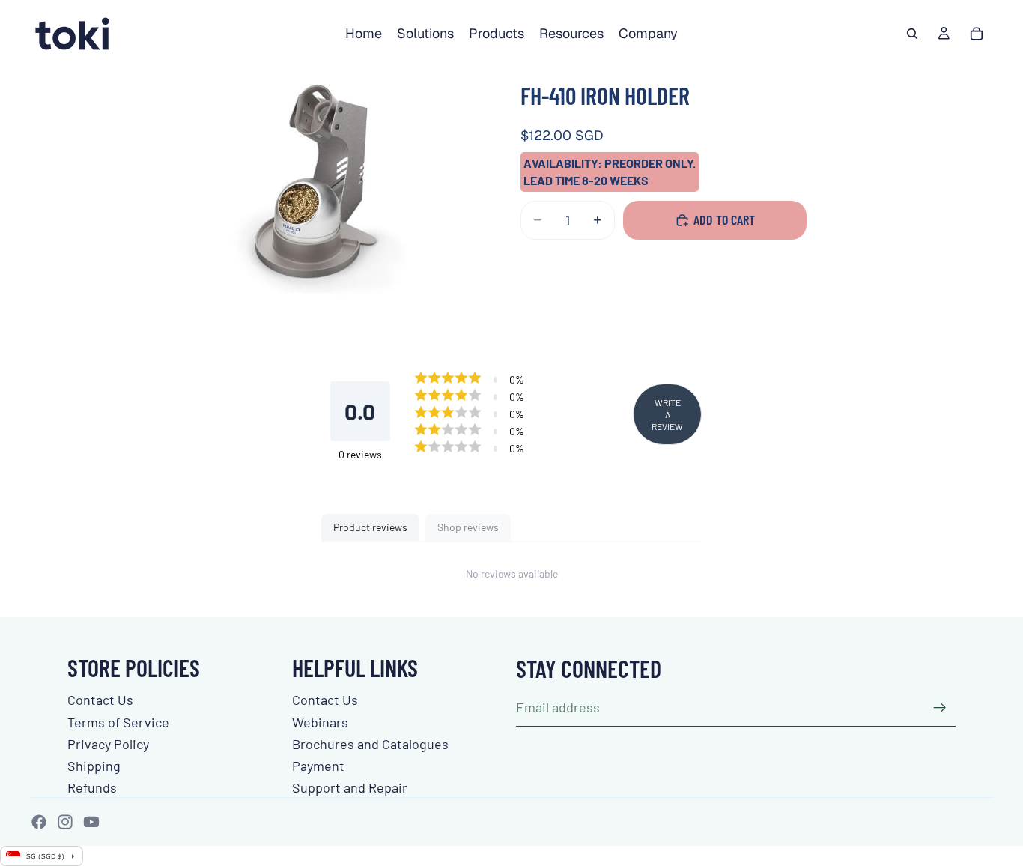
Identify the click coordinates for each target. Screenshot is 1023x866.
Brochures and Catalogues (370, 744)
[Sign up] (940, 708)
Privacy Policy (108, 744)
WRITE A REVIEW (667, 414)
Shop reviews (468, 527)
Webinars (320, 722)
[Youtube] (91, 822)
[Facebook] (39, 822)
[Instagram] (65, 822)
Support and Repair (349, 787)
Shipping (94, 765)
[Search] (912, 33)
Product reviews (370, 527)
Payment (318, 765)
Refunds (92, 787)
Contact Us (100, 699)
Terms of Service (118, 722)
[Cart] (976, 33)
